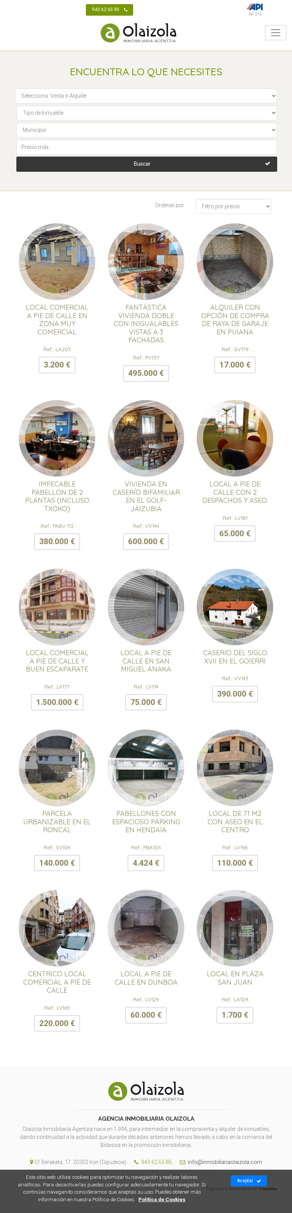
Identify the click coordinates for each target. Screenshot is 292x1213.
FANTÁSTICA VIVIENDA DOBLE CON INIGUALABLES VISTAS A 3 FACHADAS (146, 323)
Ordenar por (169, 205)
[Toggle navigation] (275, 32)
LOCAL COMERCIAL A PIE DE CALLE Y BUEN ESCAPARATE (57, 660)
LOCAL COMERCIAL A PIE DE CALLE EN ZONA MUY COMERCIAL (57, 319)
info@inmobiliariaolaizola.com (224, 1162)
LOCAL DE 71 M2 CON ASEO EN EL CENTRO (235, 821)
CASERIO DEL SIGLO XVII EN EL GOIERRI (235, 656)
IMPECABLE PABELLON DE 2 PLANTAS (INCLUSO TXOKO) (57, 496)
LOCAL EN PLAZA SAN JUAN (235, 978)
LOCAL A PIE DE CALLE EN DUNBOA (146, 978)
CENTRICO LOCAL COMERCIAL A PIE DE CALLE (57, 981)
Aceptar (245, 1180)
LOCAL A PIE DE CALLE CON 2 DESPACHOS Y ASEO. (235, 492)
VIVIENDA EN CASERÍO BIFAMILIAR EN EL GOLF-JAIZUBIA (146, 496)
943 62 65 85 (105, 9)
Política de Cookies (162, 1199)
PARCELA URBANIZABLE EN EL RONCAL (57, 821)
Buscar (142, 164)
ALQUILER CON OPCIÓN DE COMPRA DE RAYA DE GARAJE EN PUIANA (235, 319)
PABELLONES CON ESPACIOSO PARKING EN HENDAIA (146, 821)
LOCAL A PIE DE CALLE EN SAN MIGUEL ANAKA (146, 660)
